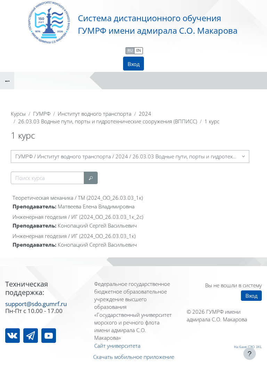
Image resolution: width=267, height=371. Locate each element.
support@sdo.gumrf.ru (36, 303)
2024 (145, 113)
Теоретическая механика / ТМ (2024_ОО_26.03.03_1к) (78, 197)
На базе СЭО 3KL (248, 346)
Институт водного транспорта (94, 113)
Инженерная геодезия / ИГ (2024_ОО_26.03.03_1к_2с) (78, 216)
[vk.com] (12, 335)
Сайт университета (117, 345)
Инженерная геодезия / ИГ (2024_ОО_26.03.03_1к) (74, 235)
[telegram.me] (30, 335)
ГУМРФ (41, 113)
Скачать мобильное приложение (133, 356)
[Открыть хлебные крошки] (7, 80)
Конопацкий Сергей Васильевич (97, 225)
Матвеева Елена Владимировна (96, 206)
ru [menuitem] (130, 50)
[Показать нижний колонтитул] (249, 353)
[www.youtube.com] (48, 335)
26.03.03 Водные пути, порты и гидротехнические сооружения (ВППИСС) (107, 121)
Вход (133, 63)
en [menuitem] (138, 50)
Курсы (18, 113)
